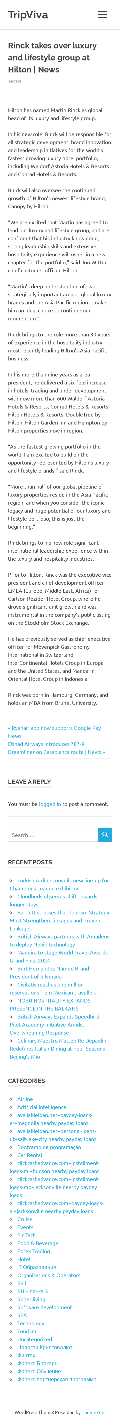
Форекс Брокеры (38, 1363)
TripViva (28, 14)
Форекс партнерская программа (57, 1379)
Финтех (26, 1355)
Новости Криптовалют (44, 1347)
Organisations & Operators (48, 1274)
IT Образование (36, 1266)
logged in (50, 803)
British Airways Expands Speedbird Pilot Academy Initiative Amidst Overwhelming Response (54, 1024)
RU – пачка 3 (32, 1291)
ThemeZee (93, 1412)
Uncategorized (34, 1339)
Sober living (31, 1299)
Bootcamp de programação (49, 1146)
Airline (25, 1098)
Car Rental (29, 1154)
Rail (21, 1282)
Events (25, 1226)
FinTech (26, 1234)
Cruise (24, 1218)
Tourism (26, 1331)
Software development (44, 1307)
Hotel (15, 81)
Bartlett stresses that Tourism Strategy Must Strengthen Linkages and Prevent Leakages (59, 920)
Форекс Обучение (39, 1371)
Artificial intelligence (41, 1106)
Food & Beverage (37, 1242)
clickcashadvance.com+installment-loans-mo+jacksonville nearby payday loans (54, 1186)
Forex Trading (33, 1250)
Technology (30, 1323)
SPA (22, 1315)
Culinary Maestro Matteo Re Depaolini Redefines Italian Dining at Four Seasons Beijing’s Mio (59, 1048)
